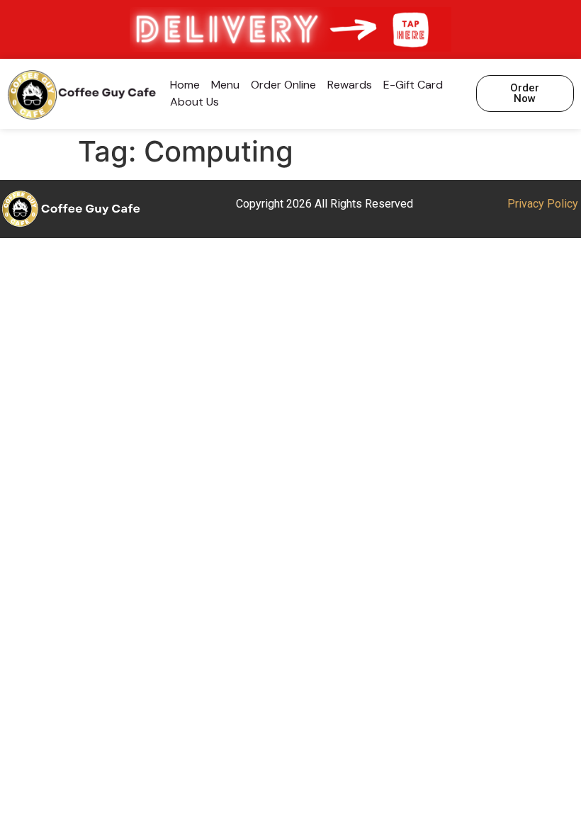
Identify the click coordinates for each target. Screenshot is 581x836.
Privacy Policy (542, 203)
